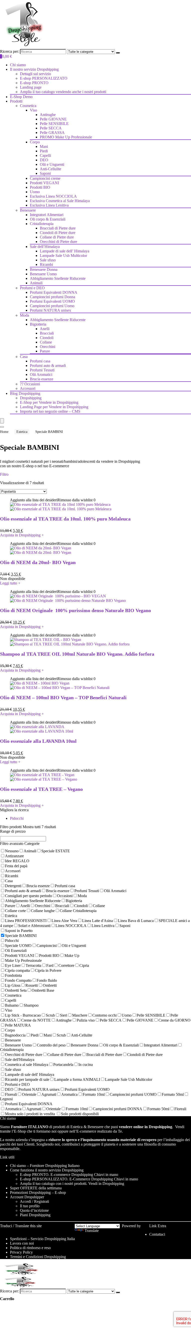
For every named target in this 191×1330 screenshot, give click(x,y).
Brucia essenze (41, 379)
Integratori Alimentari (46, 215)
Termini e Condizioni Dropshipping (38, 1257)
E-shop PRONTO (34, 83)
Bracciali (47, 333)
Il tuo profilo (30, 1206)
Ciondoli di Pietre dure (57, 233)
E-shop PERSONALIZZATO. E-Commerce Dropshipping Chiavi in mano (79, 1179)
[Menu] (2, 420)
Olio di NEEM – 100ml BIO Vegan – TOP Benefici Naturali (63, 697)
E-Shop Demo (21, 97)
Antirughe (48, 115)
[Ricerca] (118, 53)
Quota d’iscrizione (34, 1210)
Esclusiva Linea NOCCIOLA (53, 196)
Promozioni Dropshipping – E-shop (38, 1192)
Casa (24, 356)
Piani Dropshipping (35, 1215)
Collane (46, 342)
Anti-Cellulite (50, 169)
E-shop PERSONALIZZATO (43, 78)
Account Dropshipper (27, 1197)
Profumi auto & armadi (48, 365)
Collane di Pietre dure (57, 237)
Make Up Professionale (66, 137)
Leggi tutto (10, 583)
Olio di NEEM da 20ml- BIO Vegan (38, 562)
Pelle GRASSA (52, 132)
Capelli (45, 155)
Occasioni (30, 384)
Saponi (45, 173)
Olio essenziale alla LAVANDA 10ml (38, 741)
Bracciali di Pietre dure (58, 228)
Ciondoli (46, 338)
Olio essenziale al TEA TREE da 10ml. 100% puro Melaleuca (65, 518)
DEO (44, 160)
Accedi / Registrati (34, 1201)
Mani (44, 146)
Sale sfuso (48, 260)
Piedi (44, 151)
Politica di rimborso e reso (30, 1248)
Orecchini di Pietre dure (58, 241)
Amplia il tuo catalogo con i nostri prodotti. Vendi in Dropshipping (72, 1183)
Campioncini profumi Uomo (52, 306)
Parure (45, 351)
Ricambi (46, 264)
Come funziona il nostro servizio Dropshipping (47, 1170)
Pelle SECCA (51, 128)
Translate (92, 1230)
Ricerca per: (9, 51)
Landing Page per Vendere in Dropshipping (54, 407)
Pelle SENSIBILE (54, 123)
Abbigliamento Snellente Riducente (58, 278)
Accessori (27, 388)
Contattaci (157, 1234)
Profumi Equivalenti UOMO (52, 301)
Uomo (35, 192)
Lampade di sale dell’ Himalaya (64, 251)
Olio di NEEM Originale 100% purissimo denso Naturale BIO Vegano (75, 610)
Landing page (31, 87)
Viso (33, 110)
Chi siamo (18, 65)
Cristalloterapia (41, 224)
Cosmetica (28, 106)
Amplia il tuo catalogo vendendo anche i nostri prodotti (63, 92)
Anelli (44, 329)
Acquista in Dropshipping (22, 535)
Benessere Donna (43, 269)
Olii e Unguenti (52, 164)
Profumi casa (40, 361)
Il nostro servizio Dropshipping (34, 69)
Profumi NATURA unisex (50, 310)
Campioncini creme (45, 178)
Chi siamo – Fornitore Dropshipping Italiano (45, 1165)
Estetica (21, 432)
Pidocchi (17, 818)
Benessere (28, 210)
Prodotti (16, 101)
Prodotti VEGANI (44, 183)
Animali (36, 283)
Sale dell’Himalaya (45, 246)
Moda (24, 315)
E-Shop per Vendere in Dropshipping (49, 402)
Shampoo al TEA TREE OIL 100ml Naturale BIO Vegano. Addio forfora (77, 654)
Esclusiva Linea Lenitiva (49, 205)
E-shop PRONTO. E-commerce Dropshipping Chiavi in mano (69, 1174)
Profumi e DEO (32, 288)
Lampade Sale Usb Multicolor (63, 255)
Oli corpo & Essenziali (47, 219)
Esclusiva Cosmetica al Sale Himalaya (60, 201)
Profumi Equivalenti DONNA (53, 292)
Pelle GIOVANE (53, 119)
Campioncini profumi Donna (52, 297)
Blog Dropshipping (25, 393)
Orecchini (47, 347)
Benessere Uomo (43, 274)
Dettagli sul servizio (35, 74)
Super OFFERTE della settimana (36, 1188)
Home (4, 432)
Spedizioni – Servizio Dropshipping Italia (42, 1239)
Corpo (35, 142)
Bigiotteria (38, 324)
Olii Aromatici (41, 374)
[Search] (2, 427)
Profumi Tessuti (42, 370)
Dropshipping (31, 398)
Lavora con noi (22, 1243)
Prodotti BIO (40, 187)
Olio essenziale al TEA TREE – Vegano (41, 789)
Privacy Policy (21, 1252)
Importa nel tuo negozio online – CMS (50, 411)
